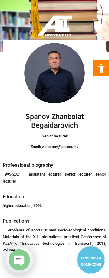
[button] (101, 68)
